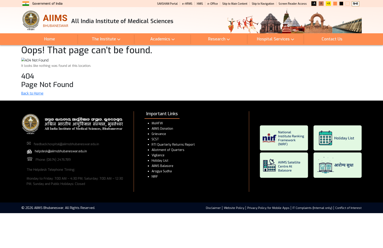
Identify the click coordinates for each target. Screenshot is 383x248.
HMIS (200, 4)
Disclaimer (213, 208)
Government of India (47, 4)
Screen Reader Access (293, 4)
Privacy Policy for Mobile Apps (268, 208)
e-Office (212, 4)
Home (49, 39)
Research (216, 39)
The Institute (104, 39)
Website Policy (234, 208)
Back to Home (32, 93)
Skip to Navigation (263, 4)
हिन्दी (355, 4)
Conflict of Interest (348, 208)
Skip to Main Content (234, 4)
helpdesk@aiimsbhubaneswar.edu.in (59, 151)
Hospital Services (273, 39)
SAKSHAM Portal (167, 4)
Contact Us (332, 39)
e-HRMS (187, 4)
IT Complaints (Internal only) (312, 208)
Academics (160, 39)
